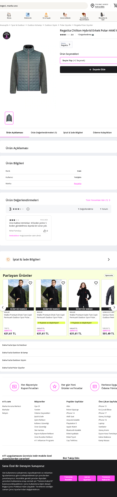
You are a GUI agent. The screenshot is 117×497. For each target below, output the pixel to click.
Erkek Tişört (71, 437)
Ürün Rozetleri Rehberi (43, 437)
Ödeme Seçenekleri (42, 413)
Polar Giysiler (65, 25)
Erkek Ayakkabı (72, 434)
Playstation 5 (71, 423)
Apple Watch (71, 427)
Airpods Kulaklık (72, 420)
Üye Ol (37, 406)
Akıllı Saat (70, 416)
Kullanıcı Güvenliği (41, 423)
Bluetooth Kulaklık (73, 430)
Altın (68, 406)
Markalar (5, 410)
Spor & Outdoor (18, 25)
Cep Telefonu (71, 440)
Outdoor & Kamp (35, 25)
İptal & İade (39, 416)
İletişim (5, 413)
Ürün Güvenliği (40, 427)
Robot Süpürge (72, 410)
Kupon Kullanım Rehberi (44, 434)
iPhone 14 (70, 413)
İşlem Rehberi (39, 420)
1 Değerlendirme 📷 (86, 34)
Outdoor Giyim (51, 25)
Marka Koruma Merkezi (11, 406)
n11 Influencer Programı (44, 440)
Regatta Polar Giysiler (83, 25)
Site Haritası (39, 430)
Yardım (37, 410)
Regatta (77, 183)
